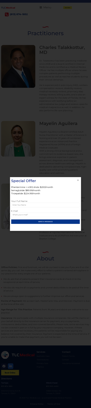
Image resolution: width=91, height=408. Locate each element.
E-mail (14, 211)
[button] (78, 180)
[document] (45, 204)
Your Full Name (19, 201)
